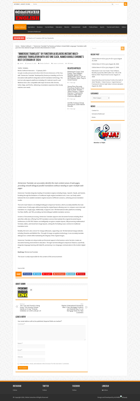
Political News (93, 27)
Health (85, 27)
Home (35, 4)
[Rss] (112, 4)
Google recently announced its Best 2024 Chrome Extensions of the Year (40, 73)
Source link (21, 268)
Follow (15, 390)
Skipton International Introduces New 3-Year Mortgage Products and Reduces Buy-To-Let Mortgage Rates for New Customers (72, 308)
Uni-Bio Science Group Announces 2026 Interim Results (76, 104)
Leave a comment (58, 63)
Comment (21, 324)
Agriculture (31, 27)
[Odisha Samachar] (27, 14)
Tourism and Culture (113, 27)
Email (20, 350)
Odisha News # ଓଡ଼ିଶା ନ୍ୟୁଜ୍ (100, 64)
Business (40, 27)
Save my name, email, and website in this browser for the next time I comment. (44, 363)
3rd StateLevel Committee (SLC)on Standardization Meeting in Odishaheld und (50, 38)
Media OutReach (20, 27)
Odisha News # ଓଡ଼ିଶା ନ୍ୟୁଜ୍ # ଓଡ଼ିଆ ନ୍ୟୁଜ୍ (104, 58)
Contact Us (95, 110)
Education (59, 27)
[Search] (125, 4)
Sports (102, 27)
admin (21, 63)
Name (20, 343)
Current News (49, 27)
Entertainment (76, 27)
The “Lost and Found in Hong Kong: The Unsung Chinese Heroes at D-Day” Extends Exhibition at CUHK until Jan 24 (30, 307)
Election (66, 27)
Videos (124, 27)
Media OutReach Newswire (26, 70)
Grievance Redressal (34, 31)
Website (20, 357)
